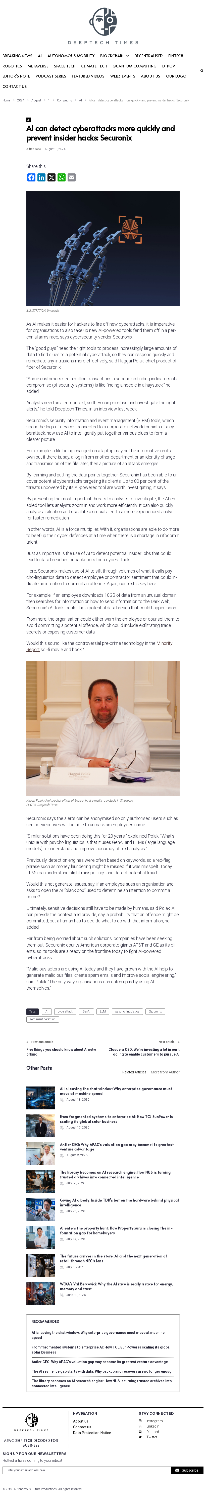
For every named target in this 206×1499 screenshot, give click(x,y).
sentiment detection (43, 1019)
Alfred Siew (33, 149)
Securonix (155, 1011)
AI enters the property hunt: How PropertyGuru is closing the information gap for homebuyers (116, 1230)
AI (80, 100)
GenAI (86, 1011)
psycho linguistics (127, 1011)
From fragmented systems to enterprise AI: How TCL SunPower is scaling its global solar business (116, 1119)
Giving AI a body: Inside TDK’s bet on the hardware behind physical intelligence (119, 1202)
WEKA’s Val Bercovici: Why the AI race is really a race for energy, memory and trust (116, 1286)
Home (6, 100)
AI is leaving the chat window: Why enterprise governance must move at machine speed (116, 1091)
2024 (20, 100)
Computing (64, 100)
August (36, 100)
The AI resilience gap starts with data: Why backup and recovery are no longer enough (103, 1371)
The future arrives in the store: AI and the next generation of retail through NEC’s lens (113, 1258)
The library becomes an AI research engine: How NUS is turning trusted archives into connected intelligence (115, 1174)
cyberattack (65, 1011)
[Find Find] (200, 70)
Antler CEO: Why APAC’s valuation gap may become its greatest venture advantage (117, 1147)
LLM (103, 1011)
